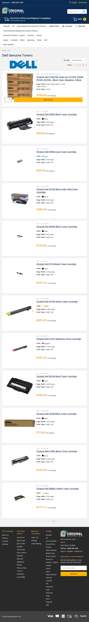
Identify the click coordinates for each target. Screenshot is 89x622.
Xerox (39, 40)
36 (80, 65)
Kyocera (49, 578)
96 (86, 65)
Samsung (30, 40)
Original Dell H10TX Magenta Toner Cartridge (58, 339)
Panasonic (49, 587)
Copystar (49, 602)
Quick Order (21, 544)
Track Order (21, 550)
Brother (31, 35)
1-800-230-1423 (17, 3)
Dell (45, 40)
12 (74, 65)
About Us (5, 535)
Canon (39, 35)
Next (54, 521)
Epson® (6, 26)
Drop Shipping (36, 544)
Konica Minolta (51, 574)
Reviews (5, 538)
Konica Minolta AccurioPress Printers (31, 26)
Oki (47, 584)
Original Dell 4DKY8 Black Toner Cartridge (56, 226)
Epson (5, 40)
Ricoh (22, 40)
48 (83, 65)
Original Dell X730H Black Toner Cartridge (56, 451)
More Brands (8, 44)
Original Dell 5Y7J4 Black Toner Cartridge (56, 264)
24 (77, 65)
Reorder (19, 547)
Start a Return (21, 553)
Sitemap (5, 544)
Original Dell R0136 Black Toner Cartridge (56, 376)
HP (13, 26)
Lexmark (14, 40)
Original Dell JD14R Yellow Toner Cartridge (57, 301)
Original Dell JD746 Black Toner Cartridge (56, 413)
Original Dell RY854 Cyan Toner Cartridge (56, 151)
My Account (21, 540)
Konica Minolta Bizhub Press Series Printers (20, 31)
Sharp (48, 596)
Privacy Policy (21, 568)
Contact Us (21, 537)
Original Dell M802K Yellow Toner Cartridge (57, 488)
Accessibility (21, 577)
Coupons (5, 541)
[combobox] (77, 11)
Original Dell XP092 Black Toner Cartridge (56, 114)
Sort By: (66, 60)
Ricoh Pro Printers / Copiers (14, 35)
